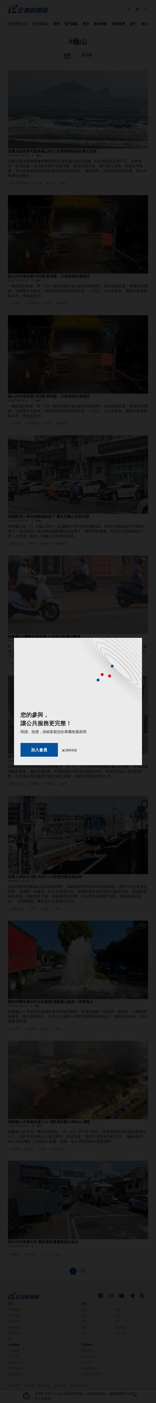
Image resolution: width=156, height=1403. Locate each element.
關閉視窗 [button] (71, 750)
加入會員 (39, 749)
